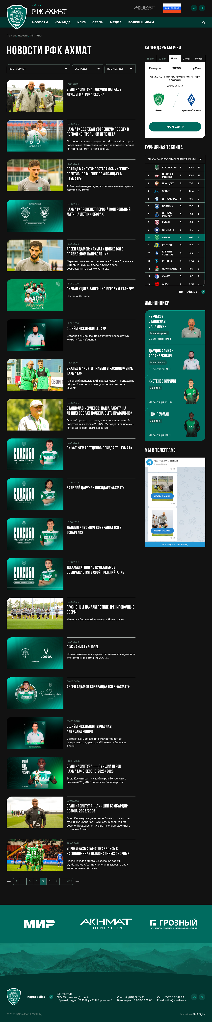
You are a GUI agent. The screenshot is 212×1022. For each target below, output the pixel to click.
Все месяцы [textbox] (115, 68)
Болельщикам (141, 22)
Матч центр (175, 126)
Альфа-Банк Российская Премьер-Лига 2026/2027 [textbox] (172, 159)
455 (69, 881)
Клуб (81, 22)
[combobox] (175, 159)
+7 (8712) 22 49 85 (134, 997)
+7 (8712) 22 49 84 (142, 1000)
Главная (11, 35)
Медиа (116, 22)
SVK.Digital (199, 1014)
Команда (63, 22)
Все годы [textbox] (81, 68)
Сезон (97, 22)
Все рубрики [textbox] (17, 68)
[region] (175, 225)
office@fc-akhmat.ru (176, 1000)
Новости (40, 22)
